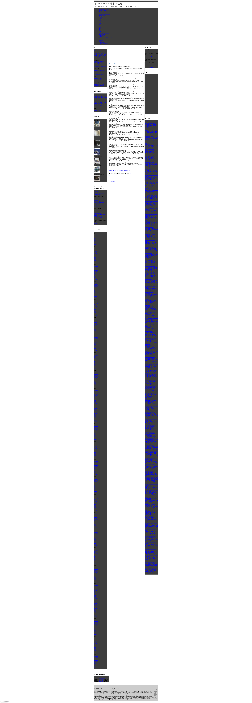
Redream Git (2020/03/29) (150, 315)
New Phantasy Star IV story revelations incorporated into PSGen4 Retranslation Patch (151, 196)
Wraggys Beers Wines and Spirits (100, 97)
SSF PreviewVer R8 (149, 429)
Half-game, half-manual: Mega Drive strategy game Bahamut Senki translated (151, 252)
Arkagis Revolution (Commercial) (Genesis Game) (151, 321)
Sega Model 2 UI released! (150, 568)
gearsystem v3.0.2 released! (151, 294)
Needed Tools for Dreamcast (100, 66)
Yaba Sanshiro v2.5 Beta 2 (150, 511)
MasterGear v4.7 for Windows (151, 201)
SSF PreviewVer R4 (149, 471)
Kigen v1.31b (147, 192)
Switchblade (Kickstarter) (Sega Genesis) (150, 499)
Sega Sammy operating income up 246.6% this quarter (151, 467)
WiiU (100, 31)
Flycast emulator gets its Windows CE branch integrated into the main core (151, 432)
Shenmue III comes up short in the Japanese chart (151, 407)
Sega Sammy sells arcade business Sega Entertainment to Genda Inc (151, 211)
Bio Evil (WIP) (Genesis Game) (151, 322)
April (95, 240)
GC (99, 29)
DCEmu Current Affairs (104, 11)
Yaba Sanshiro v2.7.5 (149, 434)
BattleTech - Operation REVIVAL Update (150, 135)
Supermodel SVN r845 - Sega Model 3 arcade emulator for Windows (151, 138)
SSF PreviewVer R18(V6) (150, 204)
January (95, 244)
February (95, 242)
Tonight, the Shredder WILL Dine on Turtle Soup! (151, 302)
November (96, 250)
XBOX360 (101, 35)
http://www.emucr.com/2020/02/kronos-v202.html (119, 170)
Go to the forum (151, 67)
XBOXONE (101, 36)
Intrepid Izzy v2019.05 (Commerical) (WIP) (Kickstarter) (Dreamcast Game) (150, 519)
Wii (99, 30)
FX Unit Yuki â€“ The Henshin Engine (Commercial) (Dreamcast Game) (151, 492)
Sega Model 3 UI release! (150, 569)
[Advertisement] (119, 53)
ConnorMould (102, 678)
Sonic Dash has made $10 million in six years (150, 235)
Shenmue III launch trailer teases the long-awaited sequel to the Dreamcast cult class (151, 415)
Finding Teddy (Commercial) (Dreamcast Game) (151, 515)
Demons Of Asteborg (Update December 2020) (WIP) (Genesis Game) (151, 168)
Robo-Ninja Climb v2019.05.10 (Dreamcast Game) (151, 540)
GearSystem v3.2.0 (149, 146)
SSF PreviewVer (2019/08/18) (151, 447)
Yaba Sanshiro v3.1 (149, 285)
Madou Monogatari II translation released (149, 547)
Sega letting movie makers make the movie (150, 454)
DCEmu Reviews (102, 38)
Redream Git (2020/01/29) (150, 361)
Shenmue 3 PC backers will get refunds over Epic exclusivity (151, 477)
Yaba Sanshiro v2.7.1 (149, 443)
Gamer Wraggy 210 (103, 15)
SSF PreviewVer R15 (149, 341)
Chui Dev (101, 41)
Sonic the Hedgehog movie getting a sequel (150, 256)
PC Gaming (101, 40)
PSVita (100, 17)
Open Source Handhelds (104, 33)
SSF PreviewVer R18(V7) (150, 194)
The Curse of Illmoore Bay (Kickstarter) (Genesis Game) (151, 545)
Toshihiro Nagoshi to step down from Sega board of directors (150, 125)
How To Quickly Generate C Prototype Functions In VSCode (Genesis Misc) (151, 159)
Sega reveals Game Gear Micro (151, 254)
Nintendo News (97, 201)
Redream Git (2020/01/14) (150, 374)
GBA (100, 28)
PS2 (100, 22)
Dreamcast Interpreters (98, 63)
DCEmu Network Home (104, 9)
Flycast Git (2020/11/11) (150, 205)
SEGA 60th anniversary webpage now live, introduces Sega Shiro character (151, 318)
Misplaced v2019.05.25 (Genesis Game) (150, 505)
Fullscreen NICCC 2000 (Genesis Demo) (150, 513)
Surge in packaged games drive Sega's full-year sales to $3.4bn (151, 273)
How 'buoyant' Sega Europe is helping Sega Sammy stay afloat (151, 183)
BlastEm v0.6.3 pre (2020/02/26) (149, 327)
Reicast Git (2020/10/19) (150, 202)
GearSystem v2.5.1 (149, 572)
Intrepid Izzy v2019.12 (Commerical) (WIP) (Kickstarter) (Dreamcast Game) (150, 393)
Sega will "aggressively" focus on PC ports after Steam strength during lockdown (151, 223)
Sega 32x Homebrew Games (100, 79)
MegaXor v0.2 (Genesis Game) (151, 525)
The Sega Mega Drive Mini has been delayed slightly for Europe (151, 464)
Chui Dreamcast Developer (99, 223)
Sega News (96, 200)
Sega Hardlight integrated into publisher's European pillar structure (151, 565)
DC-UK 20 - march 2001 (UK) (151, 421)
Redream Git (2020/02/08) (150, 347)
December (96, 248)
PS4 (100, 20)
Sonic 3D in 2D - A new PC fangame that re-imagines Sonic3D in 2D (151, 245)
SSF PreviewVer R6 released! (151, 455)
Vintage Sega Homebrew (99, 84)
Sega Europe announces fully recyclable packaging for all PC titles (151, 359)
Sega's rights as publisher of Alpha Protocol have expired (151, 482)
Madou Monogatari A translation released (149, 355)
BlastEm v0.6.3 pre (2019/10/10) (149, 423)
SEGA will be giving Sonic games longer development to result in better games (151, 262)
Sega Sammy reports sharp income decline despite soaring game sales (151, 129)
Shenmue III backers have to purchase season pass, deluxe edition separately (151, 474)
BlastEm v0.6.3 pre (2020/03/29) (149, 314)
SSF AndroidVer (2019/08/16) (151, 446)
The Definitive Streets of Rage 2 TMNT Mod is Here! (151, 265)
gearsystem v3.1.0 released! (151, 267)
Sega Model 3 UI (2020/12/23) (151, 145)
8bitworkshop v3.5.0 (149, 390)
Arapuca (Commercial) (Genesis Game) (150, 220)
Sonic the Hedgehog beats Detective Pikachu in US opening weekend (150, 339)
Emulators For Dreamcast (99, 61)
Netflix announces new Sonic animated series (151, 172)
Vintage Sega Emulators (99, 85)
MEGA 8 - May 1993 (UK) (150, 242)
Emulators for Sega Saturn (99, 70)
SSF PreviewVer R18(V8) (150, 170)
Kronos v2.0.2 (148, 350)
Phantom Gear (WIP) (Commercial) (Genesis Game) (151, 163)
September (96, 252)
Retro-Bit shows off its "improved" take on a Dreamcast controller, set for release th (151, 297)
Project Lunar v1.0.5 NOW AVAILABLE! (151, 310)
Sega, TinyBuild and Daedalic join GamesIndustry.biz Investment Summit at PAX (151, 458)
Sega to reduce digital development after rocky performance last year (150, 562)
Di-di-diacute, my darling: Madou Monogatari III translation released (150, 401)
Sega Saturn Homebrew (99, 73)
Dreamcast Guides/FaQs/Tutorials (98, 52)
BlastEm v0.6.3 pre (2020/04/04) (149, 304)
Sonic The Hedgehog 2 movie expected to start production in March (151, 175)
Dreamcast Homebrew (98, 65)
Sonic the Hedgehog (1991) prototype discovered (150, 148)
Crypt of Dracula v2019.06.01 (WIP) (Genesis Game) (151, 488)
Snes (100, 27)
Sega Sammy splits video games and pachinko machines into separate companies (151, 122)
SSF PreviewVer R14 (149, 363)
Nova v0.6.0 (147, 410)
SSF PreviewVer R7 (149, 435)
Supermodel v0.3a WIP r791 (151, 288)
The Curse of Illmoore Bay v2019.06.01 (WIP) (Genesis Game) (151, 523)
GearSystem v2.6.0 (149, 472)
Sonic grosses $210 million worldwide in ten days (150, 329)
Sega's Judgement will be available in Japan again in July (151, 537)
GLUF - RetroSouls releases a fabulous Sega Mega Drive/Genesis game (151, 259)
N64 (100, 25)
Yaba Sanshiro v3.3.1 (149, 236)
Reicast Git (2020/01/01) (150, 387)
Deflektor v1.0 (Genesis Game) (151, 490)
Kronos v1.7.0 (148, 486)
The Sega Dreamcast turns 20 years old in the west (151, 440)
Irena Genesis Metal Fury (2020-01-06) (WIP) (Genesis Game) (151, 376)
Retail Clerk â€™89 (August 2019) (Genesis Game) (151, 437)
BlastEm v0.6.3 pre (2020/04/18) (149, 292)
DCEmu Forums (102, 10)
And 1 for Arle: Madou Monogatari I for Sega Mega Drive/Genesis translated (151, 336)
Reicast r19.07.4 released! (150, 461)
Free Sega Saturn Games (99, 74)
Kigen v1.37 (147, 189)
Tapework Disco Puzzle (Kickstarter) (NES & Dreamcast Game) (150, 156)
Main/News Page (97, 50)
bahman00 (101, 680)
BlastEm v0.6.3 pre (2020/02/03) (149, 346)
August (95, 235)
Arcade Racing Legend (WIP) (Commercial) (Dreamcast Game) (151, 502)
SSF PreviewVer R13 (149, 383)
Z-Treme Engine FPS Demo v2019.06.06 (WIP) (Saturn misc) (151, 496)
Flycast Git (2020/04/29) (150, 281)
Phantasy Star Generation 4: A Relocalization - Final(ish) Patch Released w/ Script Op (151, 248)
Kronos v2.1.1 (148, 290)
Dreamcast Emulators (98, 62)
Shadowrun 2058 (148, 448)
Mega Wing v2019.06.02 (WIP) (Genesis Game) (151, 527)
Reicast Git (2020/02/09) (150, 348)
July (94, 237)
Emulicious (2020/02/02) (150, 353)
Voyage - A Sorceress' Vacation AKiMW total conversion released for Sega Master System (151, 380)
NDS (100, 24)
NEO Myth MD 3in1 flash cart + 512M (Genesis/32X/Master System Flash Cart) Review (100, 55)
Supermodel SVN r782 (150, 413)
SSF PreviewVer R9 (149, 428)
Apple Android (102, 34)
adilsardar (101, 681)
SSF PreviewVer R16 (149, 307)
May (95, 239)
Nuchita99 (101, 679)
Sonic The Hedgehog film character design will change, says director (151, 555)
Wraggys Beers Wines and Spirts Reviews (107, 12)
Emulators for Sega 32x (98, 78)
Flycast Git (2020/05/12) (150, 276)
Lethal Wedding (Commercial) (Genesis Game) (151, 365)
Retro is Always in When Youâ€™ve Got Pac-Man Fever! (150, 142)
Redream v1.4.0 (148, 460)
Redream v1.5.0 (148, 331)
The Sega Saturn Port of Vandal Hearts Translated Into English (151, 187)
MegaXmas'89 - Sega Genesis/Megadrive (149, 151)
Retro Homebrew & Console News (106, 37)
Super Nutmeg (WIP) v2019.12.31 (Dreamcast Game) (150, 398)
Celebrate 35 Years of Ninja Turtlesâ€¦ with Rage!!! (151, 442)
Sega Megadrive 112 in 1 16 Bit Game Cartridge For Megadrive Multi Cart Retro (151, 178)
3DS (100, 23)
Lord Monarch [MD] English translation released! (151, 191)
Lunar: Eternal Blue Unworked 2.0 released (150, 153)
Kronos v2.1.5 (148, 144)
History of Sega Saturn (98, 57)
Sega (100, 16)
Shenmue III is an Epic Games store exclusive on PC (151, 507)
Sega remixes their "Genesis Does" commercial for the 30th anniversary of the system (151, 451)
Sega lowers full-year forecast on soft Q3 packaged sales (151, 352)
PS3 (100, 21)
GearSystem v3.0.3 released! (151, 289)
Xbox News (96, 206)
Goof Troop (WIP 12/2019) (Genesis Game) (150, 389)
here (130, 173)
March (95, 241)
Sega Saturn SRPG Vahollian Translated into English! (151, 199)
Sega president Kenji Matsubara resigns (149, 226)
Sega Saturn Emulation (98, 71)
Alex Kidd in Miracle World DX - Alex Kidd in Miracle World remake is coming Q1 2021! (151, 239)
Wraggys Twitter (97, 110)
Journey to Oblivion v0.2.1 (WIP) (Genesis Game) (150, 218)
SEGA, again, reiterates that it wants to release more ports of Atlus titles (151, 208)
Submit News (102, 42)
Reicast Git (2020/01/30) (150, 357)
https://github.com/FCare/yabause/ (116, 167)
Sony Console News (98, 204)
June (95, 238)
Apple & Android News (99, 198)
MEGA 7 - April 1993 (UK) (151, 280)
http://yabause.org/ (117, 69)
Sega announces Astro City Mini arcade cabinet (151, 232)
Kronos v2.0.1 (148, 384)
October (95, 251)
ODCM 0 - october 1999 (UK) (151, 557)
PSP (100, 18)
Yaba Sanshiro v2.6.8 (149, 445)
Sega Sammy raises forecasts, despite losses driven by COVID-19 (151, 215)
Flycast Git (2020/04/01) (150, 308)
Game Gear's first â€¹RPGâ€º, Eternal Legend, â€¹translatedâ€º (151, 269)
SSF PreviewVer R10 (149, 412)
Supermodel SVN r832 (150, 203)
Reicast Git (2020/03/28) (150, 312)
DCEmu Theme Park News (104, 14)
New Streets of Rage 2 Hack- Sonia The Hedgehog (151, 552)
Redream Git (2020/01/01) (150, 386)
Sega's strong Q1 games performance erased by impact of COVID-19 (151, 229)
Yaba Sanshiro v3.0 (149, 306)
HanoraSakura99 (102, 676)
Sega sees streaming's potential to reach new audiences (151, 480)
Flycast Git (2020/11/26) (150, 181)
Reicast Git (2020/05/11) (150, 275)
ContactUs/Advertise (103, 43)
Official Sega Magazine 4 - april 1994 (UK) (150, 367)
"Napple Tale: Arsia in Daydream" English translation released (150, 426)
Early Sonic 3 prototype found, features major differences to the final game (151, 419)
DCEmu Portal (97, 191)
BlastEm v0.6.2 (148, 573)
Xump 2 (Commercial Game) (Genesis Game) (151, 278)
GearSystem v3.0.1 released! (151, 300)
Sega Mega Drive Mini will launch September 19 (150, 571)
